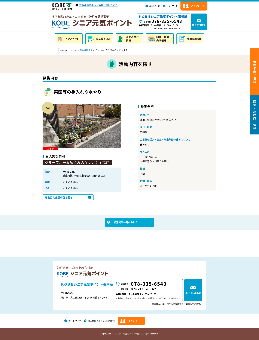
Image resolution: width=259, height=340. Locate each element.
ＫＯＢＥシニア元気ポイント (92, 24)
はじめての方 (99, 38)
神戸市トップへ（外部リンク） (62, 6)
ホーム (74, 50)
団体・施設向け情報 (160, 38)
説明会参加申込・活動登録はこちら (98, 5)
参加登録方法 (190, 38)
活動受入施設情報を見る (59, 197)
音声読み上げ (154, 6)
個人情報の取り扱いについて (101, 320)
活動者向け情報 (129, 38)
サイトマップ (172, 6)
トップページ (69, 38)
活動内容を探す (86, 50)
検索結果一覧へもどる (126, 222)
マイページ (132, 321)
